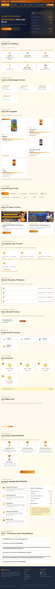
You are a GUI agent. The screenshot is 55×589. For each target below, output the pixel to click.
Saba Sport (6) (16, 197)
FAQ (34, 4)
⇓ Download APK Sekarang (27, 471)
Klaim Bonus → (7, 232)
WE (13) (41, 197)
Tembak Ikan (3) (34, 193)
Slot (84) (5, 193)
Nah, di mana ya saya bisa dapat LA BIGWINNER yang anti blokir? (17, 552)
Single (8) (25, 197)
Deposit (30, 4)
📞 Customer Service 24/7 (46, 576)
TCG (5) (33, 197)
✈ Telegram (43, 571)
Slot (21, 4)
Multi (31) (44, 193)
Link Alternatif (41, 4)
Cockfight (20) (23, 193)
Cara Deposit (27, 574)
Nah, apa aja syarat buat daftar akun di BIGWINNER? (14, 561)
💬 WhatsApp (43, 573)
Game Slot (26, 571)
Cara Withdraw (27, 576)
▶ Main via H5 (16, 28)
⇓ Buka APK (50, 4)
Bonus (25, 4)
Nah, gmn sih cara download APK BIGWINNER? (13, 543)
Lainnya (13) (5, 197)
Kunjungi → (23, 321)
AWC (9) (13, 193)
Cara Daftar (26, 578)
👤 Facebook (43, 574)
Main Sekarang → (6, 155)
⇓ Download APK (6, 28)
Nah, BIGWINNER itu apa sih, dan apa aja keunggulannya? (15, 539)
